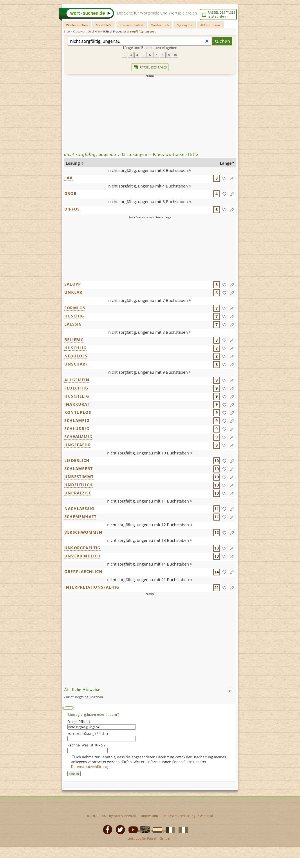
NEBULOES (75, 356)
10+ (175, 55)
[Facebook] (106, 829)
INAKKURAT (76, 404)
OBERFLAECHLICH (83, 571)
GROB (70, 193)
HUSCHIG (74, 316)
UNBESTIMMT (79, 476)
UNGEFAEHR (77, 444)
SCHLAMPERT (78, 468)
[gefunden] (224, 178)
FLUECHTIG (76, 388)
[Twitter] (119, 829)
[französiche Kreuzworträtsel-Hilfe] (169, 829)
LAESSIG (73, 324)
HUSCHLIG (75, 347)
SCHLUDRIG (76, 428)
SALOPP (72, 284)
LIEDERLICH (76, 460)
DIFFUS (72, 209)
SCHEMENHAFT (80, 516)
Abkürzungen (210, 25)
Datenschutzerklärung (90, 766)
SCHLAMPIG (77, 420)
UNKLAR (73, 292)
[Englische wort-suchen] (144, 829)
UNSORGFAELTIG (82, 547)
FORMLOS (74, 307)
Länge (226, 163)
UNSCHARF (76, 364)
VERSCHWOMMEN (83, 532)
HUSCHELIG (76, 396)
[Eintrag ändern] (232, 178)
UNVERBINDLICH (82, 556)
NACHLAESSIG (79, 508)
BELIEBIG (74, 339)
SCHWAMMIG (78, 436)
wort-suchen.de (125, 816)
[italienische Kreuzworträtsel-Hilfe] (182, 829)
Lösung (73, 163)
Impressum (149, 816)
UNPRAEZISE (77, 493)
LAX (68, 177)
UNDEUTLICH (78, 484)
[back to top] (190, 169)
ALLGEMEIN (76, 379)
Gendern (166, 838)
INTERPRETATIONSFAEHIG (91, 587)
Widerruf (206, 816)
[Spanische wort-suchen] (156, 829)
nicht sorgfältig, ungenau (84, 697)
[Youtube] (132, 829)
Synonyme (184, 25)
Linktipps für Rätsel (142, 838)
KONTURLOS (77, 412)
